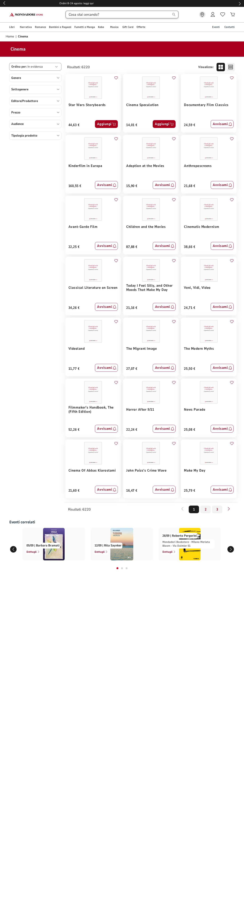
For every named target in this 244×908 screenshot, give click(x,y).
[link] (202, 14)
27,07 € (131, 369)
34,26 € (74, 308)
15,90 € (131, 186)
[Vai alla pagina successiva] (229, 509)
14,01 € (131, 125)
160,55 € (74, 186)
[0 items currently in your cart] (232, 14)
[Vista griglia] (221, 67)
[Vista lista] (230, 67)
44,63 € (74, 125)
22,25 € (74, 247)
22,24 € (131, 430)
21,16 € (131, 308)
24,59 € (189, 125)
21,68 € (189, 186)
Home (10, 36)
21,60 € (74, 491)
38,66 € (189, 247)
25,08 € (189, 430)
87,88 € (131, 247)
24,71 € (189, 308)
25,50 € (189, 369)
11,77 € (74, 369)
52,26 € (74, 430)
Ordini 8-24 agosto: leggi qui (122, 3)
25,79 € (189, 491)
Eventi (216, 27)
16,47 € (131, 491)
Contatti (229, 27)
